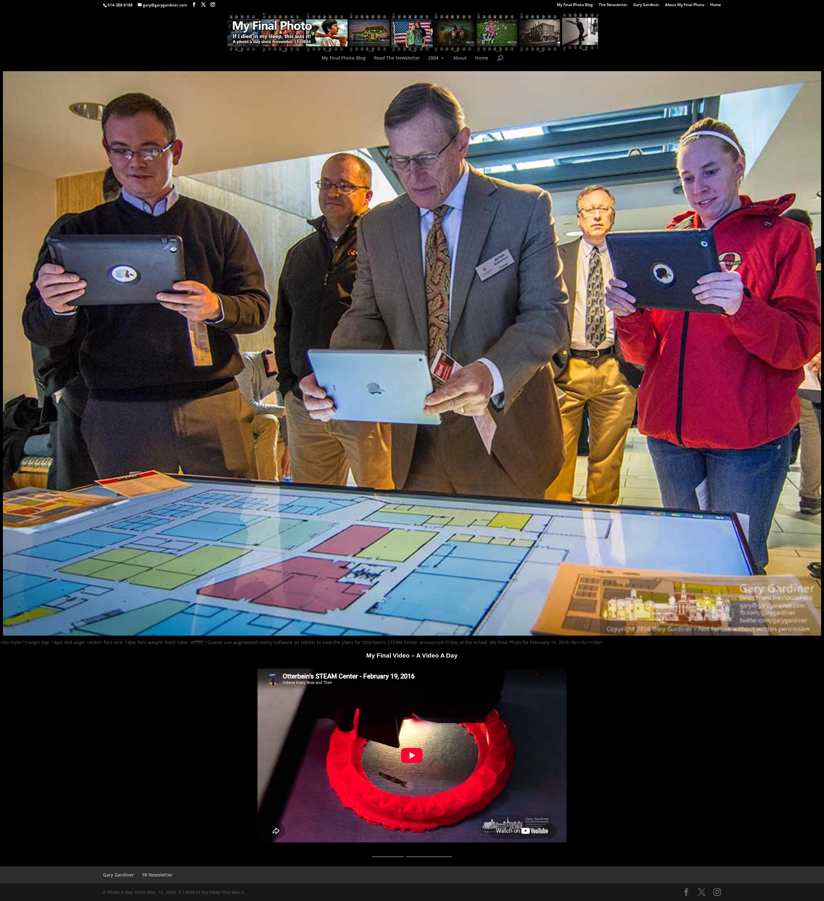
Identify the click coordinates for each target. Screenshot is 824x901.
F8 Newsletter (157, 875)
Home (715, 5)
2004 (433, 58)
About (460, 58)
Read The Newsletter (397, 58)
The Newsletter (613, 5)
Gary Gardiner (646, 5)
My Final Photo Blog (575, 5)
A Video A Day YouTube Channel (412, 854)
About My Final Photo (684, 5)
